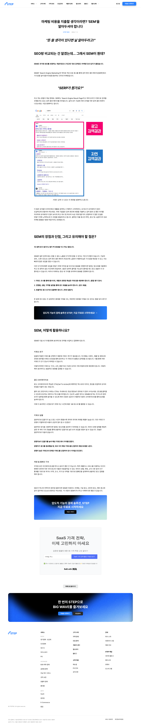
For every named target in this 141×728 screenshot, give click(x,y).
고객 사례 (76, 632)
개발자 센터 (76, 645)
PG (42, 656)
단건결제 (43, 644)
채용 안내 (108, 645)
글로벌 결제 (44, 669)
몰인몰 (43, 686)
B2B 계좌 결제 (45, 664)
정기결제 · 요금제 (46, 639)
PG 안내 (75, 668)
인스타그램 (108, 669)
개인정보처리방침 (119, 719)
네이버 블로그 (109, 656)
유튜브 (107, 664)
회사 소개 (108, 637)
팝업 (42, 707)
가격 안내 (76, 637)
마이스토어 (44, 652)
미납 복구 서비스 (46, 673)
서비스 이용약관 (109, 719)
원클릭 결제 (44, 681)
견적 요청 (43, 677)
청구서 (43, 648)
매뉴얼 (75, 664)
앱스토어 (75, 649)
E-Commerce (45, 702)
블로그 (75, 653)
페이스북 (108, 660)
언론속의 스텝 (109, 641)
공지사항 (75, 672)
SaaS (42, 694)
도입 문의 (76, 641)
